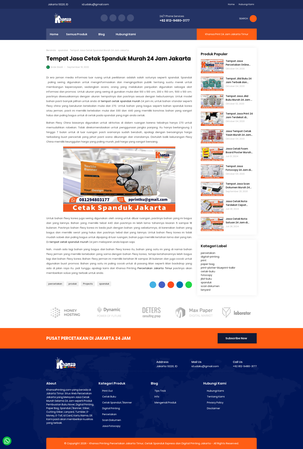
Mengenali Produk (165, 402)
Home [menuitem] (54, 34)
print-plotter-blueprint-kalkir (218, 267)
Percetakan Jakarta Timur (154, 268)
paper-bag (207, 264)
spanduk (63, 50)
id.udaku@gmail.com (95, 4)
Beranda (51, 50)
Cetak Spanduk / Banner (117, 402)
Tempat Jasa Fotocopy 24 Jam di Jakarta (238, 168)
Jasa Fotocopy (111, 426)
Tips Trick (160, 391)
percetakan (55, 283)
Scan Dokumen (111, 420)
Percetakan (109, 414)
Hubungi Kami (246, 4)
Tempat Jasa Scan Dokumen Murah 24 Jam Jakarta (238, 185)
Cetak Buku (109, 396)
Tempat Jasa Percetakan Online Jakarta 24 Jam (237, 63)
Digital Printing (111, 408)
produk (73, 283)
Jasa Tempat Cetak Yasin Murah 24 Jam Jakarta (238, 133)
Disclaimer (213, 408)
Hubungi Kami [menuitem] (126, 34)
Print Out (107, 391)
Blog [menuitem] (101, 34)
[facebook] (104, 17)
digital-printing (210, 256)
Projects (88, 283)
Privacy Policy (215, 402)
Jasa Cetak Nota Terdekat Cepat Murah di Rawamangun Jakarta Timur (236, 203)
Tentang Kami (216, 396)
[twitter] (112, 17)
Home (231, 4)
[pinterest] (130, 17)
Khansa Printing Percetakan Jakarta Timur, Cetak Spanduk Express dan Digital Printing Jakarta (150, 443)
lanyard (205, 290)
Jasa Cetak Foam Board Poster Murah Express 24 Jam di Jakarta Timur (238, 150)
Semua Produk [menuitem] (76, 34)
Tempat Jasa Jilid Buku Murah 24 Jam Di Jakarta (239, 98)
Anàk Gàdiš (57, 67)
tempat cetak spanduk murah (120, 101)
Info (156, 396)
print (203, 260)
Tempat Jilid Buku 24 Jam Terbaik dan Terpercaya (239, 80)
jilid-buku (206, 279)
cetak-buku (208, 271)
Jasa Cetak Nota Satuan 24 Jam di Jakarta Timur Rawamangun (237, 220)
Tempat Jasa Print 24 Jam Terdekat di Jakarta (239, 115)
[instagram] (121, 17)
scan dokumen (210, 286)
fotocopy (206, 275)
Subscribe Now (236, 338)
